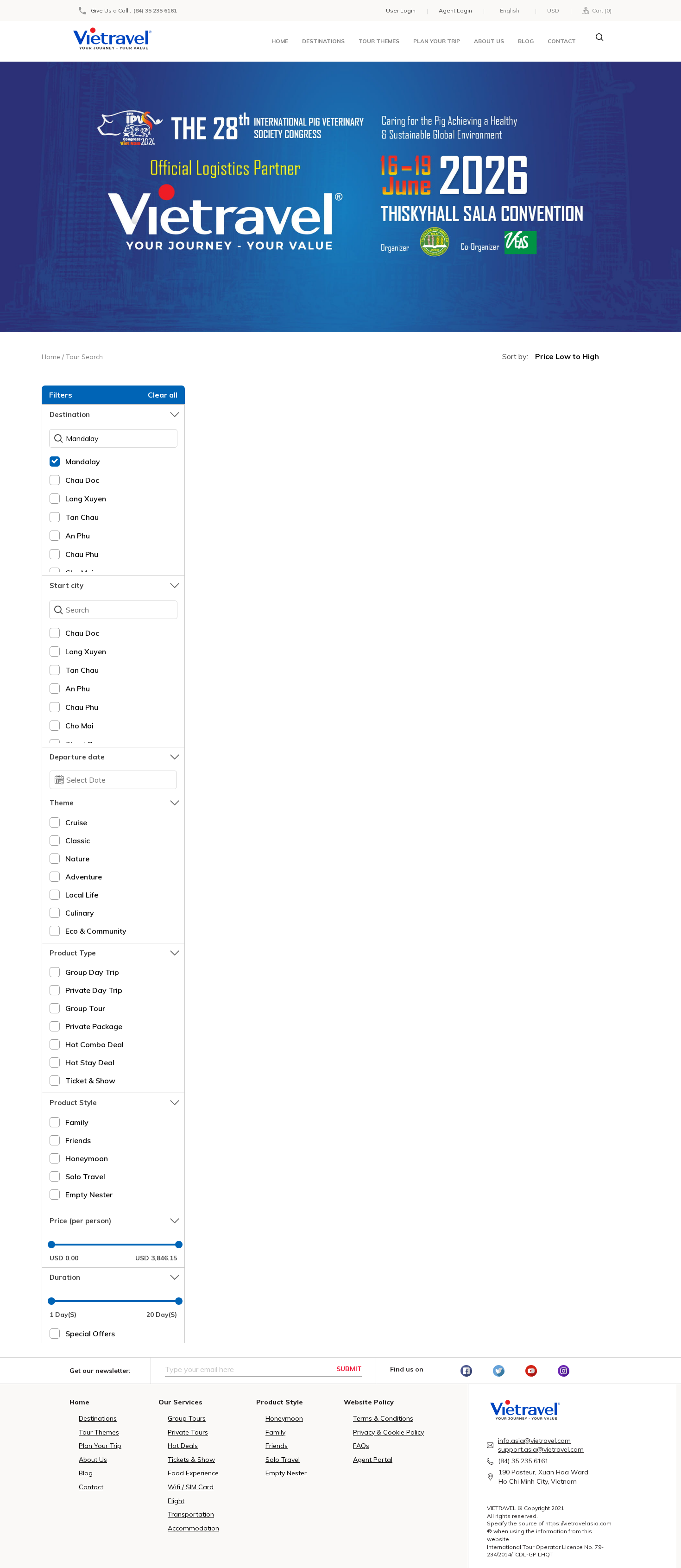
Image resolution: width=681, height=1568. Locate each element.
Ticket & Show (90, 1080)
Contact (562, 41)
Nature (77, 858)
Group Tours (187, 1418)
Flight (176, 1501)
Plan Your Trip (100, 1446)
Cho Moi (79, 725)
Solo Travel (85, 1176)
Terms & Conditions (383, 1418)
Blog (526, 41)
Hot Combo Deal (94, 1044)
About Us (93, 1459)
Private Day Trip (93, 990)
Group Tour (85, 1008)
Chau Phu (81, 554)
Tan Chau (82, 517)
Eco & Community (95, 931)
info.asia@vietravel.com (534, 1440)
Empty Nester (89, 1194)
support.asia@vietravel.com (541, 1449)
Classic (77, 840)
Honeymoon (86, 1158)
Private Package (93, 1026)
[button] (113, 414)
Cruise (76, 822)
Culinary (79, 912)
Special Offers (90, 1333)
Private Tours (188, 1432)
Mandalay (82, 461)
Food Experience (193, 1473)
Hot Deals (183, 1446)
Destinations (323, 41)
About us (489, 41)
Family (76, 1122)
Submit (349, 1369)
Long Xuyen (85, 498)
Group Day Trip (92, 972)
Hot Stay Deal (89, 1062)
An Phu (77, 535)
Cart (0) (600, 10)
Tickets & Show (191, 1459)
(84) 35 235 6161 (155, 10)
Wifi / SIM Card (191, 1487)
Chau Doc (82, 480)
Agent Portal (372, 1459)
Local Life (81, 894)
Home (279, 41)
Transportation (191, 1514)
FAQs (361, 1446)
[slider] (51, 1244)
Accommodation (193, 1528)
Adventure (83, 876)
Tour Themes (379, 41)
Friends (78, 1140)
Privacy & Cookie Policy (388, 1432)
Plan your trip (436, 41)
